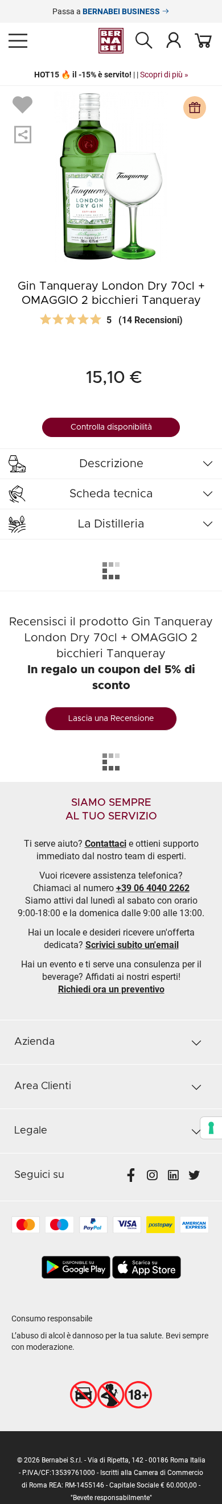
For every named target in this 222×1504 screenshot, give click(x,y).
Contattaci (105, 843)
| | (111, 74)
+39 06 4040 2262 (153, 888)
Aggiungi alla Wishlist (23, 104)
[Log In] (173, 39)
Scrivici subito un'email (132, 945)
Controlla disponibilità (111, 427)
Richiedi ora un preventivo (111, 989)
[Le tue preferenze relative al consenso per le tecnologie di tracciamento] (211, 1128)
